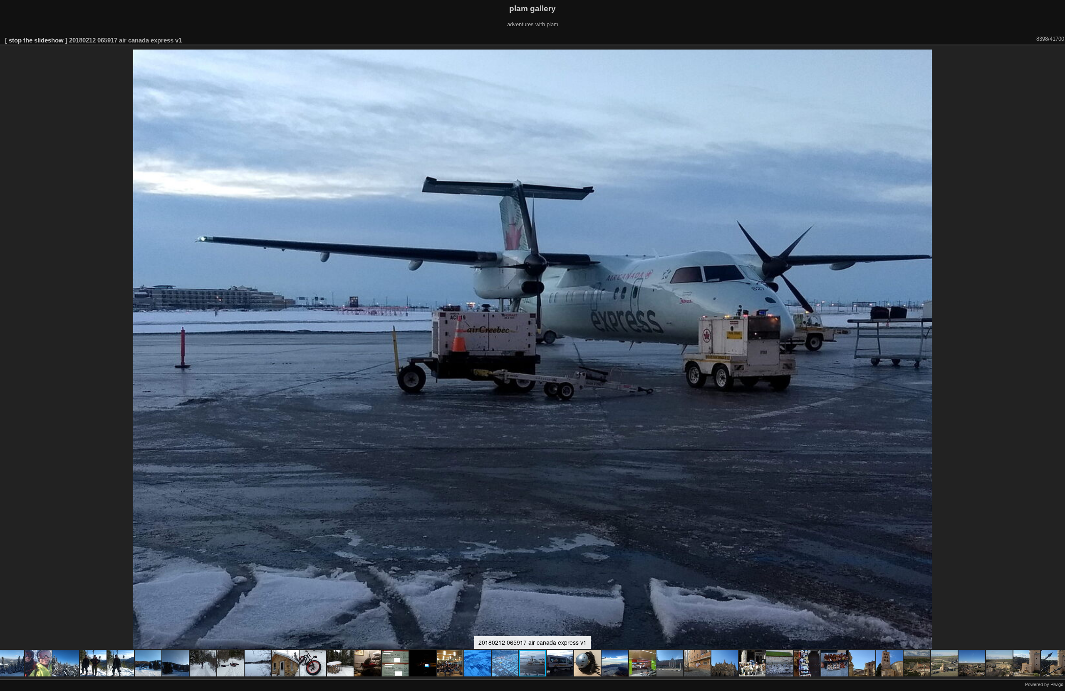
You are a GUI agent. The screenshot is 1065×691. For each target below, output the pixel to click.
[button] (38, 663)
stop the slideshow (36, 40)
